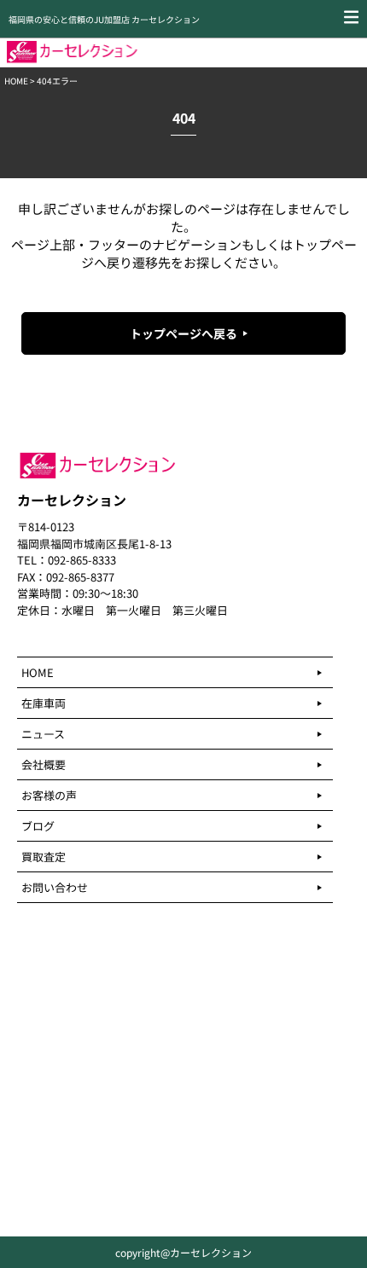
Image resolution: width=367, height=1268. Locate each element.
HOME (16, 80)
